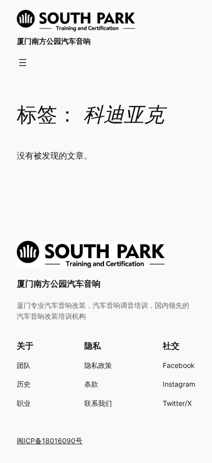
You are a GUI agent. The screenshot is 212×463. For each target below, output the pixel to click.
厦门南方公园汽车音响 (54, 41)
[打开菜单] (23, 62)
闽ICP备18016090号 (49, 440)
